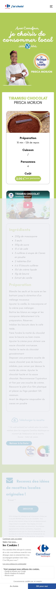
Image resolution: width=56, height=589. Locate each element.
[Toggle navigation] (44, 6)
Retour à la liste (19, 443)
